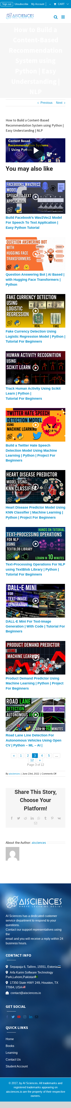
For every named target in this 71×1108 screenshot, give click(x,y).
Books (10, 1045)
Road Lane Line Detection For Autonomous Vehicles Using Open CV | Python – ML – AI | (33, 740)
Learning (12, 1052)
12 (32, 760)
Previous (46, 102)
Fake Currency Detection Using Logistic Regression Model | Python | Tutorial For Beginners (35, 336)
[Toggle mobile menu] (63, 17)
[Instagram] (24, 1016)
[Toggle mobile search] (56, 17)
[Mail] (36, 1016)
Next (59, 102)
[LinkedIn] (30, 1016)
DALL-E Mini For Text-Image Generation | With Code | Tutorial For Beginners (35, 626)
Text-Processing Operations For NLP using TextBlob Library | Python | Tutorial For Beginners (35, 569)
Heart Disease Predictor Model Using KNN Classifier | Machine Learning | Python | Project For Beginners (35, 512)
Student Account (17, 1066)
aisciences (14, 773)
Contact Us (13, 1059)
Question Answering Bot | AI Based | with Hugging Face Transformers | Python (35, 279)
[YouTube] (18, 1016)
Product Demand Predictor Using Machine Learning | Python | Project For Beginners (34, 683)
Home (10, 1039)
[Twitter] (13, 1016)
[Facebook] (7, 1016)
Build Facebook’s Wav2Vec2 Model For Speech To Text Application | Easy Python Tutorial (34, 223)
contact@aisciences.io (26, 993)
